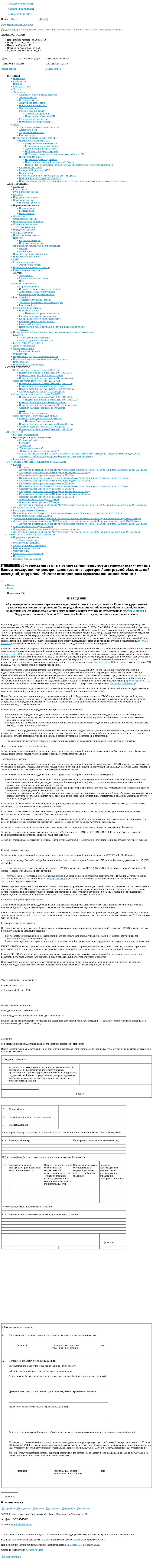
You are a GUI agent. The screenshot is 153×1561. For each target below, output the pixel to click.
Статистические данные (25, 224)
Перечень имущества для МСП (41, 159)
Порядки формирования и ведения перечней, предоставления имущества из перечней (69, 165)
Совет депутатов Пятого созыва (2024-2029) (35, 416)
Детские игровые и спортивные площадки (41, 302)
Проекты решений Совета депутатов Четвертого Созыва (48, 405)
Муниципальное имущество (33, 119)
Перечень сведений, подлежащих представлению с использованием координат (53, 332)
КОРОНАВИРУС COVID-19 (28, 343)
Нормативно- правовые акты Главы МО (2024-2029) (45, 429)
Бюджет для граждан (23, 459)
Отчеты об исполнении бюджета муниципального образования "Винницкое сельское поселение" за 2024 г (73, 486)
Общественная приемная (21, 8)
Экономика (19, 92)
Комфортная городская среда (28, 270)
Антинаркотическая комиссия (34, 337)
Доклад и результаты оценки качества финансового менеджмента (46, 529)
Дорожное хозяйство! (24, 345)
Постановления (27, 208)
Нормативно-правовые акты (27, 537)
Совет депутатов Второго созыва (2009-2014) (36, 370)
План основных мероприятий (28, 221)
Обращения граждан (23, 200)
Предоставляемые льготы (26, 235)
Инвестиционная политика (33, 105)
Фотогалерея (19, 81)
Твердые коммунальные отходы (35, 300)
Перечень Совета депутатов (33, 413)
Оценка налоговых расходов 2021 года (33, 526)
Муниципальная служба (25, 192)
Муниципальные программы (28, 507)
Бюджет (17, 464)
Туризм (17, 89)
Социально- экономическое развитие (38, 94)
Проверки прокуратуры (31, 243)
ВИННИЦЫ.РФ (78, 1544)
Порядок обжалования (24, 229)
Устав (22, 410)
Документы (19, 216)
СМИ (16, 259)
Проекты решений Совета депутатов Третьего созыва (46, 389)
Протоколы (25, 467)
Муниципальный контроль (27, 308)
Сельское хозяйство (29, 100)
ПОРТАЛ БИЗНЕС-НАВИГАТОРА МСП (40, 178)
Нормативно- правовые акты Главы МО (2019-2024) (45, 397)
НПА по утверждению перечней (41, 151)
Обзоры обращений (23, 232)
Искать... (5, 19)
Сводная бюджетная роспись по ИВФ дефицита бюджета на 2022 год (54, 472)
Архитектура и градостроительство (37, 291)
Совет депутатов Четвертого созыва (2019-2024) (37, 394)
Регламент (24, 443)
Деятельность (26, 275)
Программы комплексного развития (31, 267)
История (17, 84)
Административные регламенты (41, 148)
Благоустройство (21, 297)
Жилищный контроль (30, 324)
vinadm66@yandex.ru (21, 1524)
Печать (10, 585)
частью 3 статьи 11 (135, 610)
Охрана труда (20, 354)
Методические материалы (26, 542)
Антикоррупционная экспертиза (29, 545)
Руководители (20, 189)
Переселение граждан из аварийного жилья (35, 356)
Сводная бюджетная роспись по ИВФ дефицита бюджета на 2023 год (54, 480)
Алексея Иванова (34, 1550)
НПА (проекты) (27, 213)
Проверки (18, 237)
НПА (22, 281)
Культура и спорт (22, 86)
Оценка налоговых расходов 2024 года (39, 499)
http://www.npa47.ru (134, 680)
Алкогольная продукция (37, 113)
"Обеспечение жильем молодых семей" (39, 451)
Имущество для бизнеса (31, 156)
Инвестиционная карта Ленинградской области (49, 162)
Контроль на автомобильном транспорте (40, 318)
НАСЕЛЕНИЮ (15, 432)
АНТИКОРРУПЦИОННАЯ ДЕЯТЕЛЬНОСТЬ (31, 534)
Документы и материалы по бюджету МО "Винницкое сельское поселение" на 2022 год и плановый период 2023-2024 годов (83, 470)
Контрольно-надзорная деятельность (37, 316)
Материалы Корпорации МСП (34, 170)
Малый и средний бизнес (32, 111)
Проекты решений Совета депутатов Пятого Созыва (46, 424)
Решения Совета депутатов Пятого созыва (40, 418)
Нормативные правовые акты (34, 140)
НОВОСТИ (19, 78)
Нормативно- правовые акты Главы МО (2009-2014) (45, 372)
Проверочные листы (29, 310)
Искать (43, 19)
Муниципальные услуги (25, 262)
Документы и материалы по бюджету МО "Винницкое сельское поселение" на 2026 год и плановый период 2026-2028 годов (83, 505)
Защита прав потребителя (32, 103)
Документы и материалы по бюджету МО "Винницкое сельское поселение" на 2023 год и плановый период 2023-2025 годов (77, 518)
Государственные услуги (21, 3)
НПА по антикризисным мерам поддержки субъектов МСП (55, 154)
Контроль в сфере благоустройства (37, 321)
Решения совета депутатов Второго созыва (41, 375)
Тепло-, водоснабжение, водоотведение (39, 127)
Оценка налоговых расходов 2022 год (32, 515)
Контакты (18, 194)
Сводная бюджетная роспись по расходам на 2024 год (46, 488)
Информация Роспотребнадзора (35, 121)
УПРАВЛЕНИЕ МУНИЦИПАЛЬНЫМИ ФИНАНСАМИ (36, 461)
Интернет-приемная (29, 202)
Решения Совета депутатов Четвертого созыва (42, 402)
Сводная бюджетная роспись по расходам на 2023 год (46, 483)
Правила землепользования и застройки (39, 289)
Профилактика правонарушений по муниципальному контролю (52, 327)
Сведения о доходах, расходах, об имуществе (42, 391)
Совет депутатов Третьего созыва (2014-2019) (36, 380)
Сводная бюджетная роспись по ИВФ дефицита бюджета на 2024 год (54, 491)
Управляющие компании (31, 132)
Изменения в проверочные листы (42, 313)
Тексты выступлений (24, 227)
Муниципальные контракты (33, 278)
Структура (18, 186)
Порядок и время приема (26, 197)
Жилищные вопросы (23, 348)
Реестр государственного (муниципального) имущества (47, 175)
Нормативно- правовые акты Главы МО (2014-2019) (45, 383)
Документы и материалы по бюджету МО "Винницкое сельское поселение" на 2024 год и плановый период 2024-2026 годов (77, 521)
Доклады (23, 329)
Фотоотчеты (25, 251)
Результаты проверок (29, 240)
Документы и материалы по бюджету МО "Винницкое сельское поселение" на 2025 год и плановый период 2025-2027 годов (77, 532)
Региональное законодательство (41, 146)
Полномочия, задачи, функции (28, 364)
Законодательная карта (20, 14)
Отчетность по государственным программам (36, 246)
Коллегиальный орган (30, 167)
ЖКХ (16, 124)
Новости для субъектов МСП (40, 116)
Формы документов (29, 286)
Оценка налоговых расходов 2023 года (39, 502)
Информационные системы (27, 256)
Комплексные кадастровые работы (37, 294)
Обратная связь (21, 551)
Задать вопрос (9, 68)
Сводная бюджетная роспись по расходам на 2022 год (46, 475)
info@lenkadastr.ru (58, 878)
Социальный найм (28, 440)
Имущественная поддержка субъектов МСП (35, 138)
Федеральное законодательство (41, 143)
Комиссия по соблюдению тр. (28, 553)
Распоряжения (26, 210)
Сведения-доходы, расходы (27, 559)
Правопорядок (20, 362)
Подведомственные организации (30, 254)
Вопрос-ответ (26, 173)
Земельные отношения (24, 283)
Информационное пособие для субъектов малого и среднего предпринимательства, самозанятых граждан (73, 181)
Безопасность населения (25, 434)
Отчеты (23, 248)
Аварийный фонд (28, 129)
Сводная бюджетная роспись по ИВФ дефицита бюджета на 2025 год (54, 494)
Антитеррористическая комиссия (36, 340)
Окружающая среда (29, 108)
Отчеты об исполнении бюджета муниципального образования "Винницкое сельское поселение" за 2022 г (67, 513)
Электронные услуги (30, 264)
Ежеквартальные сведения (26, 548)
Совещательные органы (25, 219)
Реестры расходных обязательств (30, 510)
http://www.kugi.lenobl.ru (122, 683)
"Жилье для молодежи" (31, 448)
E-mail (10, 588)
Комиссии (18, 335)
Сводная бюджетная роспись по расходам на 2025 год (46, 497)
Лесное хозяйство (28, 97)
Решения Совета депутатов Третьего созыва (41, 386)
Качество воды (26, 135)
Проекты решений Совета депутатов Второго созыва (46, 378)
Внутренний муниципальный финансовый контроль (40, 359)
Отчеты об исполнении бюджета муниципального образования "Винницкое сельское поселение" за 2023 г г (74, 478)
